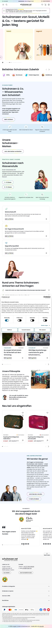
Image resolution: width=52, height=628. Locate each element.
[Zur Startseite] (26, 4)
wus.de (42, 626)
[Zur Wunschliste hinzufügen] (22, 412)
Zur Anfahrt (7, 572)
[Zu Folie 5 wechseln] (14, 62)
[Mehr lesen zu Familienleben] (13, 346)
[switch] (20, 320)
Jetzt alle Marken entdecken (13, 151)
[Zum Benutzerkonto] (49, 5)
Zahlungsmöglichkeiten (8, 606)
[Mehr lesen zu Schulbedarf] (38, 346)
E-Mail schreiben (34, 499)
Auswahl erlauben (26, 329)
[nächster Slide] (49, 69)
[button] (2, 364)
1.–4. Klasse (7, 182)
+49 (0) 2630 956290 (28, 566)
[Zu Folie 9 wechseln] (19, 62)
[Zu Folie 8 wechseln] (18, 62)
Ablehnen (9, 329)
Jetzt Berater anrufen (35, 494)
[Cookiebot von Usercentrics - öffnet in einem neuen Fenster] (44, 297)
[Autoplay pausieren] (2, 62)
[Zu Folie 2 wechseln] (3, 364)
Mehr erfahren (8, 119)
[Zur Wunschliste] (42, 5)
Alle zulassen (42, 329)
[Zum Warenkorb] (45, 5)
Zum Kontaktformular (26, 572)
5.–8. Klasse (8, 187)
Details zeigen (44, 325)
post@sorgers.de (27, 568)
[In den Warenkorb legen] (22, 415)
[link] (13, 426)
